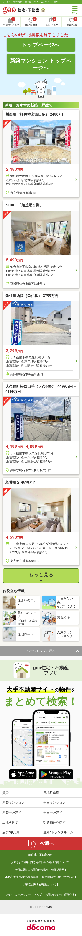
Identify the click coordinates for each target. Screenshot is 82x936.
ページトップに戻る (41, 651)
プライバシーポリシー (18, 894)
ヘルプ (38, 894)
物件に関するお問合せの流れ (31, 869)
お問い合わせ (52, 894)
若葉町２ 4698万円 (20, 482)
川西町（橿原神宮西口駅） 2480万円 (35, 114)
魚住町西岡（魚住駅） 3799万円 (31, 296)
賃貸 (5, 793)
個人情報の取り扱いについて (57, 877)
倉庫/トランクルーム (58, 832)
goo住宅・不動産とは (40, 854)
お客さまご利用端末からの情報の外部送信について (40, 862)
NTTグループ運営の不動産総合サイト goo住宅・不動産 (30, 2)
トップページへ (41, 45)
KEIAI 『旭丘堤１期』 (24, 205)
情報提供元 (57, 869)
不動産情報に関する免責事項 (21, 877)
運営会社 (69, 894)
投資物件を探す (54, 822)
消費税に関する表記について (39, 884)
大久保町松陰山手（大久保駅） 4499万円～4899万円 (41, 389)
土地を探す (10, 822)
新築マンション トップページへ (41, 64)
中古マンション (54, 802)
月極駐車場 (51, 793)
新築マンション (13, 802)
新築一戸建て (11, 812)
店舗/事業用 (11, 832)
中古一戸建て (52, 812)
